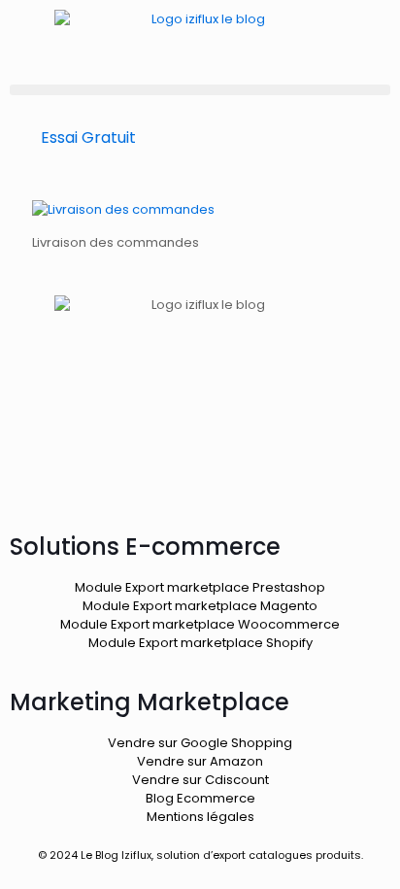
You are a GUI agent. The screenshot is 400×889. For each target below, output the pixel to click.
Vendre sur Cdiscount (200, 779)
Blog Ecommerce (200, 798)
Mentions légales (200, 816)
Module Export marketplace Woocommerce (200, 624)
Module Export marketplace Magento (200, 606)
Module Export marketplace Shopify (200, 642)
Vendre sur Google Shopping (200, 743)
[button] (200, 90)
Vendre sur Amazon (200, 761)
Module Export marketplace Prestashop (200, 587)
